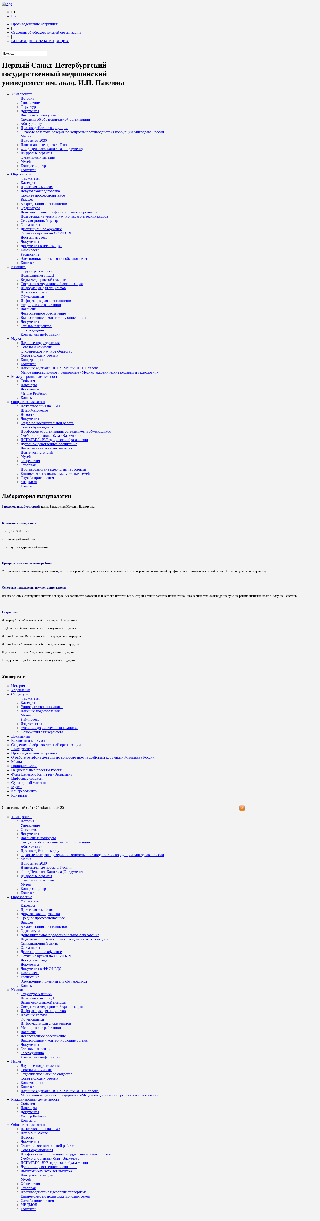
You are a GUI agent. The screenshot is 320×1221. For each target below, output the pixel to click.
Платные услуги (34, 292)
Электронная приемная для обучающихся (54, 258)
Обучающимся (32, 296)
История (27, 98)
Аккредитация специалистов (44, 204)
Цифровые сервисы (36, 153)
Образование (21, 174)
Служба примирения (37, 478)
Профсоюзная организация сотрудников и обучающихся (66, 431)
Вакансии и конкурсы (38, 115)
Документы (30, 111)
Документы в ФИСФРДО (41, 246)
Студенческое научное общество (46, 351)
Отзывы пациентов (36, 326)
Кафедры (28, 183)
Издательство (31, 724)
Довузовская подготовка (40, 191)
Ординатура (30, 208)
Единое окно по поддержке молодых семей (55, 473)
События (28, 381)
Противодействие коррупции (34, 24)
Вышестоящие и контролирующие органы (54, 317)
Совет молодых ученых (39, 355)
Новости (27, 414)
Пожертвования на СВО (40, 406)
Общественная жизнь (28, 402)
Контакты (28, 170)
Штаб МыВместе (34, 410)
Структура (29, 107)
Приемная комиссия (37, 187)
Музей (26, 161)
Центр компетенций (37, 452)
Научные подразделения (40, 343)
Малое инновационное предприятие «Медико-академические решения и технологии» (90, 372)
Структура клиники (36, 271)
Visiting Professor (34, 393)
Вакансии (28, 309)
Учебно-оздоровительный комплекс (49, 728)
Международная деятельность (35, 377)
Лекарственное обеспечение (43, 313)
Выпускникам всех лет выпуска (46, 448)
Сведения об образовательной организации (46, 32)
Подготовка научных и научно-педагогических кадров (64, 216)
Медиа (26, 136)
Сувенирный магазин (38, 157)
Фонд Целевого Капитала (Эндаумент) (52, 149)
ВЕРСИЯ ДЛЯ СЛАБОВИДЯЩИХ (40, 41)
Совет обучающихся (37, 427)
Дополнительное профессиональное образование (60, 212)
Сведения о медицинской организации (52, 284)
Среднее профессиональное (43, 195)
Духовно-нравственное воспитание (49, 444)
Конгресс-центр (33, 166)
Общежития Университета (42, 732)
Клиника (18, 267)
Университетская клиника (42, 707)
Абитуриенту (31, 124)
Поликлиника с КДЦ (37, 275)
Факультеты (30, 178)
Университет (21, 94)
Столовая (28, 465)
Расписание (30, 254)
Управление (30, 102)
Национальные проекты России (46, 145)
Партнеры (29, 385)
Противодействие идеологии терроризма (53, 469)
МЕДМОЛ (29, 482)
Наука (16, 339)
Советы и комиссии (36, 347)
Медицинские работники (41, 305)
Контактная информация (40, 334)
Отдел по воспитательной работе (47, 423)
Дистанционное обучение (41, 229)
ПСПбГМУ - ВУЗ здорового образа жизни (54, 440)
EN (13, 16)
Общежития (30, 461)
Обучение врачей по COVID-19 (46, 233)
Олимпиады (30, 225)
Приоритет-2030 (34, 140)
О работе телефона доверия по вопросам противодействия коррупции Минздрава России (92, 132)
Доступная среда (34, 237)
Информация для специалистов (46, 301)
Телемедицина (32, 330)
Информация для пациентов (43, 288)
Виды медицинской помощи (43, 280)
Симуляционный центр (39, 221)
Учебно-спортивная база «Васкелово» (51, 436)
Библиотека (30, 250)
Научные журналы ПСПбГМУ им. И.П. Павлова (60, 368)
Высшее (27, 199)
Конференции (32, 360)
